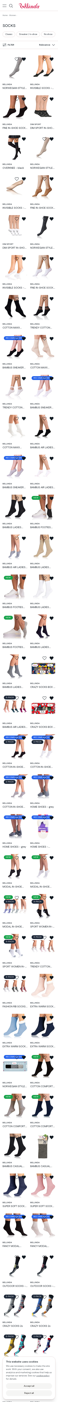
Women (12, 15)
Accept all (29, 1386)
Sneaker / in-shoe (28, 34)
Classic (8, 34)
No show (48, 34)
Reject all (29, 1393)
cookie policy (42, 1375)
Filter (11, 45)
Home (5, 15)
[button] (46, 45)
